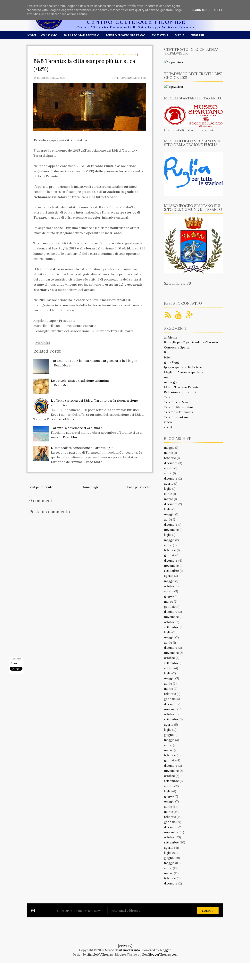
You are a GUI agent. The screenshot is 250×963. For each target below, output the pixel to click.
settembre (171, 571)
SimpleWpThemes (100, 954)
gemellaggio (172, 362)
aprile (168, 473)
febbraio (170, 458)
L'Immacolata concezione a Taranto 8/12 (82, 448)
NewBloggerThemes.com (160, 954)
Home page (90, 487)
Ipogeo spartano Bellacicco (183, 367)
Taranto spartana (176, 417)
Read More (62, 365)
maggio (169, 447)
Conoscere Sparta (176, 347)
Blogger (165, 950)
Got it (219, 10)
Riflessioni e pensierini (180, 392)
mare (167, 377)
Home (32, 35)
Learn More (201, 10)
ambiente (171, 337)
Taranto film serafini (178, 407)
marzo (168, 453)
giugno (169, 596)
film (166, 352)
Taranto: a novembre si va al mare (76, 428)
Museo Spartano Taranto (51, 54)
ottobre (169, 586)
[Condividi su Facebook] (48, 343)
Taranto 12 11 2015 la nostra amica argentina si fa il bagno (94, 361)
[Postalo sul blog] (41, 343)
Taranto (76, 54)
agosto (168, 468)
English (197, 35)
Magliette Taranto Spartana (183, 372)
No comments (126, 54)
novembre (171, 530)
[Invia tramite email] (37, 343)
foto (167, 357)
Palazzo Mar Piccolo (81, 35)
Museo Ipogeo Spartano (126, 35)
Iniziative (160, 35)
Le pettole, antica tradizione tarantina (80, 380)
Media (180, 35)
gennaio (170, 555)
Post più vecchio (139, 487)
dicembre (171, 463)
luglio (167, 488)
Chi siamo (49, 35)
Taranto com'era (176, 402)
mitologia (170, 382)
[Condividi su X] (44, 343)
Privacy (125, 946)
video (168, 422)
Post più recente (40, 487)
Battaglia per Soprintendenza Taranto (191, 342)
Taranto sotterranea (98, 54)
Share (14, 663)
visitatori (170, 427)
